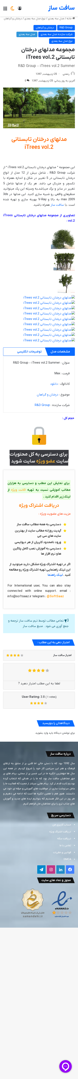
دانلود (54, 384)
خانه (69, 18)
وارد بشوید (41, 733)
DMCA (67, 859)
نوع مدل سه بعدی (35, 18)
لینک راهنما (55, 575)
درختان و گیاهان (13, 18)
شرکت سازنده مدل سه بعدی (57, 34)
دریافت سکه (64, 838)
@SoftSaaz (55, 596)
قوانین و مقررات (62, 852)
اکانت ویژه (18, 490)
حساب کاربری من (61, 824)
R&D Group (66, 27)
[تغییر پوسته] (12, 9)
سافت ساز (57, 205)
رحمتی (66, 74)
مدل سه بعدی (56, 18)
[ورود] (20, 9)
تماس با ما (65, 845)
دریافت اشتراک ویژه (60, 831)
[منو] (5, 9)
